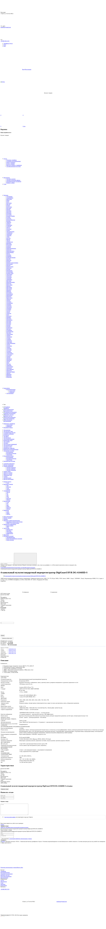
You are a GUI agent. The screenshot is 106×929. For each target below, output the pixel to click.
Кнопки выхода (7, 481)
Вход (23, 69)
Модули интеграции (8, 479)
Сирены (5, 476)
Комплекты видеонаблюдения (10, 449)
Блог (4, 46)
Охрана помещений (8, 466)
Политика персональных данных (9, 867)
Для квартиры (6, 430)
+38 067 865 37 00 (12, 651)
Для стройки (6, 441)
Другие (8, 492)
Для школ (5, 443)
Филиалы (3, 884)
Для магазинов (7, 437)
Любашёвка (3, 651)
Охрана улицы (7, 471)
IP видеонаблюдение (8, 456)
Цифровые (9, 426)
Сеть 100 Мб (6, 827)
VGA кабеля (9, 532)
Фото (4, 44)
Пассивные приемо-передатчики (14, 521)
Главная (2, 567)
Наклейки (8, 530)
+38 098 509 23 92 (5, 41)
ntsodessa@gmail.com (6, 27)
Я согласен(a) (17, 838)
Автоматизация (7, 478)
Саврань (2, 650)
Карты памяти (9, 525)
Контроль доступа (7, 416)
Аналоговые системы (8, 450)
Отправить (3, 840)
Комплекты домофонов (9, 423)
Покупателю (4, 881)
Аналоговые (9, 425)
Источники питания (8, 536)
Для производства (7, 445)
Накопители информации (9, 524)
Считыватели (6, 490)
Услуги (2, 880)
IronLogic (8, 486)
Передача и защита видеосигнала (11, 520)
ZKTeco (8, 489)
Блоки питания (10, 540)
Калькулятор (4, 885)
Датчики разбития (10, 468)
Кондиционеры (7, 421)
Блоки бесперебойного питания (14, 538)
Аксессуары (6, 528)
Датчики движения (11, 470)
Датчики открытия (11, 467)
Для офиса (6, 436)
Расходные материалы (8, 418)
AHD (2, 827)
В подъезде (6, 435)
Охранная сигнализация (9, 413)
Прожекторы (9, 529)
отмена (2, 824)
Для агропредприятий (8, 439)
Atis (7, 494)
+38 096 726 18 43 (12, 650)
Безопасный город (7, 440)
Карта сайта (20, 867)
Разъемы (5, 519)
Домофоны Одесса (8, 43)
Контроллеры (6, 501)
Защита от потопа (7, 474)
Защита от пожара (7, 472)
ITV (7, 493)
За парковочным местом (9, 432)
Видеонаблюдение (8, 410)
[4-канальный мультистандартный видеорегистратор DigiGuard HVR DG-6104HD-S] (24, 576)
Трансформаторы (10, 537)
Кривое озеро (3, 653)
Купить (2, 635)
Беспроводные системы (9, 461)
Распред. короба (7, 518)
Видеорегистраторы (11, 453)
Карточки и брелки (8, 484)
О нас (2, 883)
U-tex (7, 483)
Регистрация (28, 69)
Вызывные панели (8, 427)
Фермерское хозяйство (8, 448)
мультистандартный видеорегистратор (18, 827)
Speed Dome (9, 454)
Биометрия (6, 510)
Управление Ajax (7, 475)
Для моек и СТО (7, 447)
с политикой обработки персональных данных (20, 838)
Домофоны (6, 408)
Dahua (7, 506)
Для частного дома (8, 431)
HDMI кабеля (9, 533)
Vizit (7, 485)
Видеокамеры (9, 452)
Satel (7, 496)
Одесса (2, 649)
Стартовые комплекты (8, 463)
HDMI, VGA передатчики (12, 523)
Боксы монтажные (8, 516)
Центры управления (8, 465)
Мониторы (6, 534)
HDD (7, 527)
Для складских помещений (10, 444)
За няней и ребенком (8, 434)
